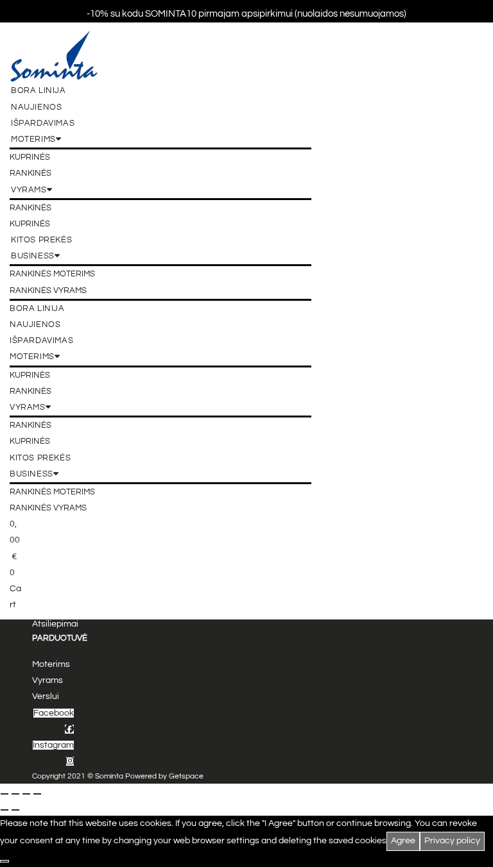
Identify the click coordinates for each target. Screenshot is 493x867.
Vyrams (29, 189)
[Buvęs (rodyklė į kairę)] (4, 810)
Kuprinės (30, 157)
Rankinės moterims (52, 273)
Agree (403, 840)
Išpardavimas (42, 123)
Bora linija (38, 90)
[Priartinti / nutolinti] (4, 794)
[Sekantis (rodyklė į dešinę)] (15, 810)
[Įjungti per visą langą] (15, 794)
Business (33, 255)
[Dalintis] (26, 794)
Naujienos (36, 107)
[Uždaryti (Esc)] (37, 794)
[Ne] (4, 861)
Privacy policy (452, 840)
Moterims (33, 139)
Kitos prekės (41, 239)
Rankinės (30, 173)
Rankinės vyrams (48, 290)
